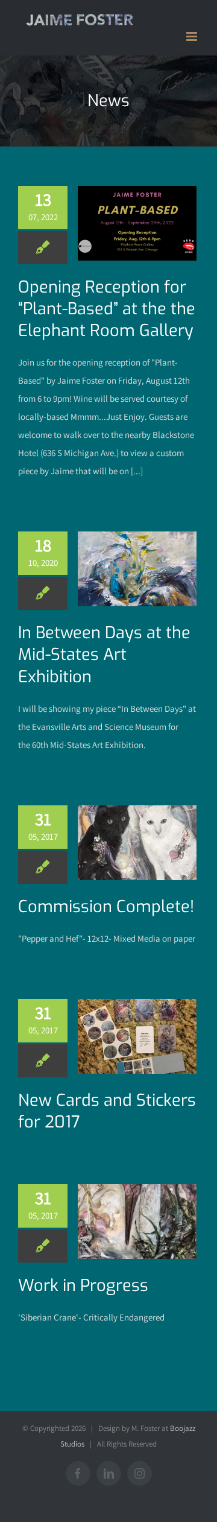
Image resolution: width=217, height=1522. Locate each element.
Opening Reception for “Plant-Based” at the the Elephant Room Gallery (106, 308)
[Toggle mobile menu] (192, 36)
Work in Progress (83, 1285)
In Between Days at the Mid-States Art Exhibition (104, 654)
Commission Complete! (106, 907)
